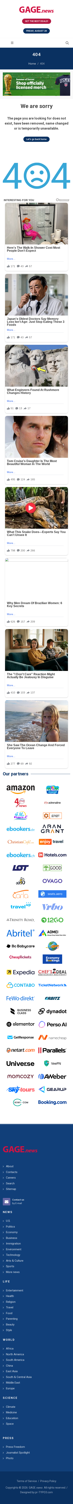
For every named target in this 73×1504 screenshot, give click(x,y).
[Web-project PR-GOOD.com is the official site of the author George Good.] (52, 868)
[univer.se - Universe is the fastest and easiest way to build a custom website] (21, 1063)
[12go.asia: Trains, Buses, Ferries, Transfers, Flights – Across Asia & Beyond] (52, 920)
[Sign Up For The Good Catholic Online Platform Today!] (21, 920)
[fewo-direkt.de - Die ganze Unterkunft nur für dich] (21, 998)
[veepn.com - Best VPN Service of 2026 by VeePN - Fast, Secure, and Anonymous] (52, 1063)
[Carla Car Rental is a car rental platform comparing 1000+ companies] (21, 894)
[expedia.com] (21, 972)
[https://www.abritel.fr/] (21, 933)
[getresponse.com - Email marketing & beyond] (21, 1037)
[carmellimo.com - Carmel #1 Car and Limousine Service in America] (52, 946)
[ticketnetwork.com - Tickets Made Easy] (52, 985)
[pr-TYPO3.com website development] (52, 815)
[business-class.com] (21, 1011)
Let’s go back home (36, 139)
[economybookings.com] (52, 959)
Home (32, 63)
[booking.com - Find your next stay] (36, 84)
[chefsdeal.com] (52, 972)
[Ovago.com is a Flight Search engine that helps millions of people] (52, 881)
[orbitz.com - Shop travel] (52, 998)
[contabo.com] (21, 985)
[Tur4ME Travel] (21, 815)
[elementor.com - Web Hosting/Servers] (21, 1024)
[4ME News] (21, 802)
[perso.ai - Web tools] (52, 1024)
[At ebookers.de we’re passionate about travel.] (21, 828)
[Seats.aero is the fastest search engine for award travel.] (52, 894)
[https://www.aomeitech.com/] (52, 933)
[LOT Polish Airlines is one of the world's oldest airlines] (21, 868)
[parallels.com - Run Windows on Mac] (52, 1050)
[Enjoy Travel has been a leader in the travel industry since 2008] (52, 841)
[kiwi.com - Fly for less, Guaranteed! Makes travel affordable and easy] (21, 1102)
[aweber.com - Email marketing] (52, 1076)
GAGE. (35, 1487)
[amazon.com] (21, 789)
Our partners (15, 773)
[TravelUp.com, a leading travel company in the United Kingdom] (21, 907)
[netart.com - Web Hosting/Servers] (21, 1050)
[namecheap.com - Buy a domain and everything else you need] (52, 1037)
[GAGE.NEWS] (36, 9)
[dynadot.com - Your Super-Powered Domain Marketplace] (52, 1011)
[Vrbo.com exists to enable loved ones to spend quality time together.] (52, 907)
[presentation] (6, 84)
